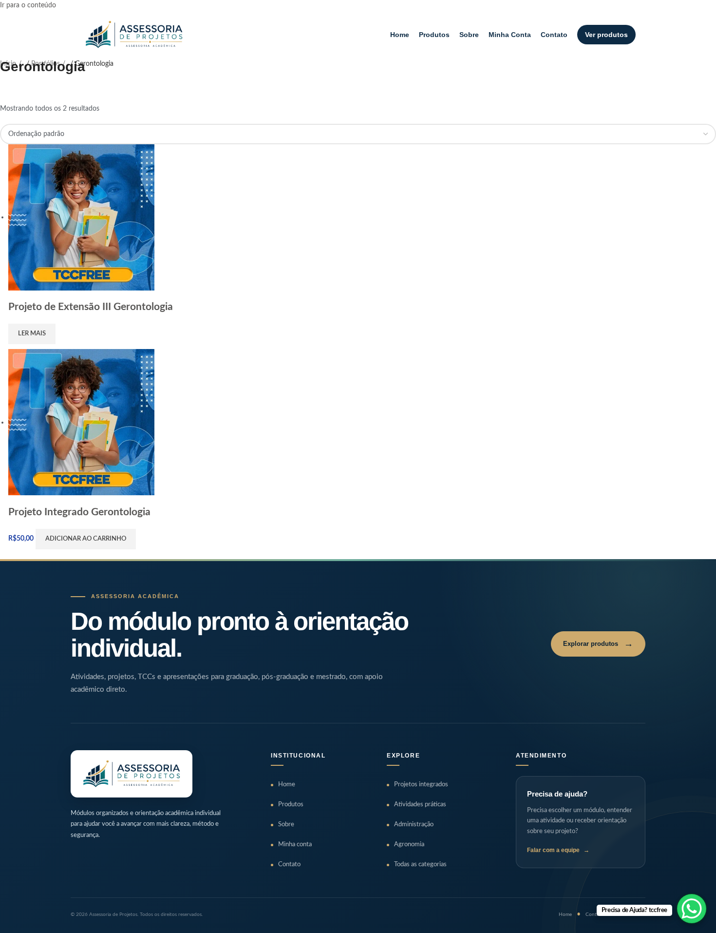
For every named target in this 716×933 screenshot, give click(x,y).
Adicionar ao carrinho (85, 539)
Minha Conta (510, 35)
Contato (554, 35)
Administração (413, 824)
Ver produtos (606, 35)
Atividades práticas (420, 804)
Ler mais (32, 333)
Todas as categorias (420, 864)
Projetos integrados (421, 784)
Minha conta (295, 844)
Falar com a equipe (558, 850)
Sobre (469, 35)
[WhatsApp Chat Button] (691, 908)
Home (399, 35)
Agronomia (409, 844)
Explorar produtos (598, 644)
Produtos (434, 35)
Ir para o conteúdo (28, 5)
